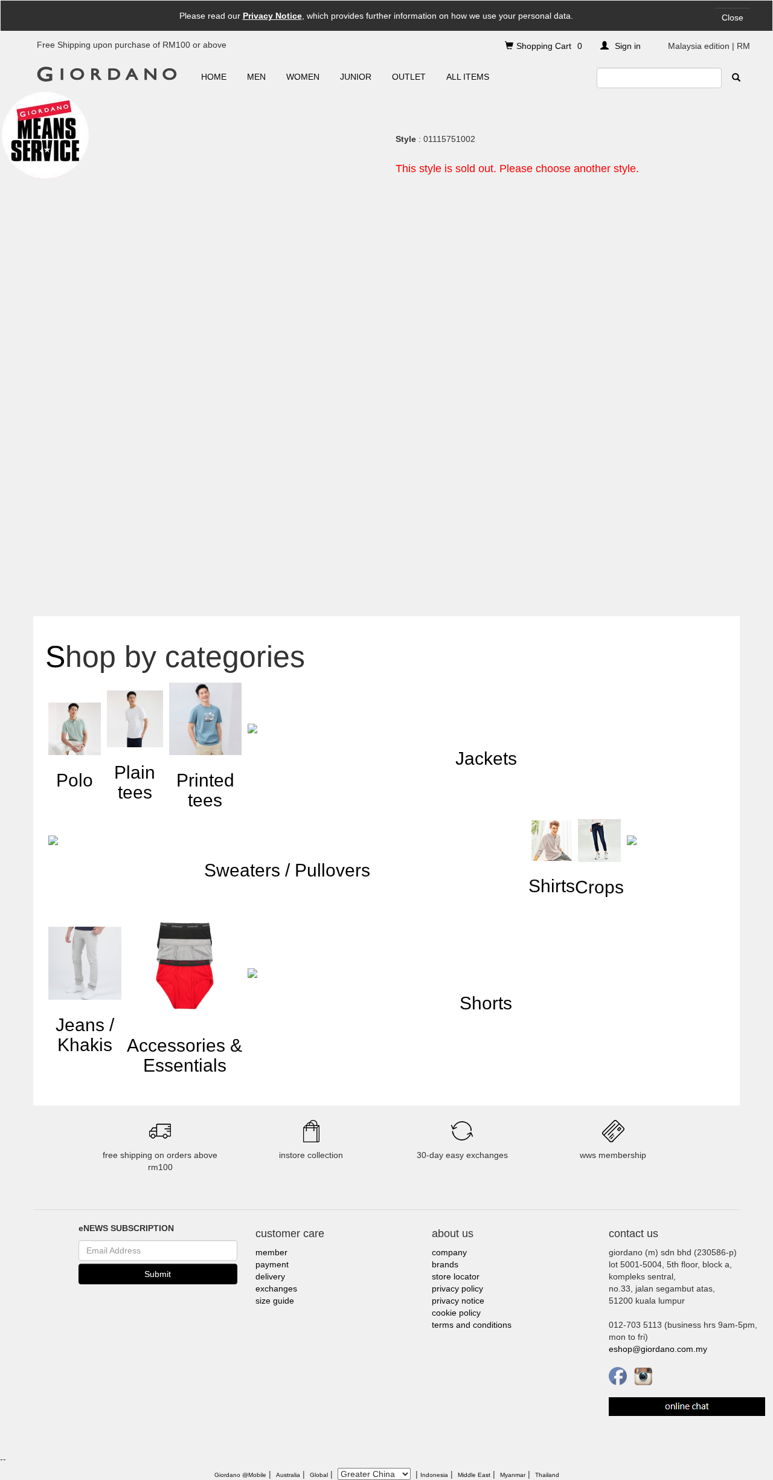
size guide (274, 1300)
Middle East (474, 1475)
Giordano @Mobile (240, 1475)
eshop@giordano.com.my (658, 1349)
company (449, 1252)
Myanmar (512, 1475)
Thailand (547, 1475)
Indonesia (434, 1475)
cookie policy (456, 1313)
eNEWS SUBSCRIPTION (126, 1228)
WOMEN (302, 77)
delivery (270, 1276)
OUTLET (409, 77)
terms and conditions (472, 1325)
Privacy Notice (272, 16)
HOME (213, 77)
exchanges (276, 1288)
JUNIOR (355, 77)
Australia (288, 1475)
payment (272, 1264)
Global (319, 1475)
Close (732, 17)
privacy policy (457, 1288)
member (271, 1252)
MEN (256, 77)
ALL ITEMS (467, 77)
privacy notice (458, 1300)
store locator (456, 1276)
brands (445, 1264)
